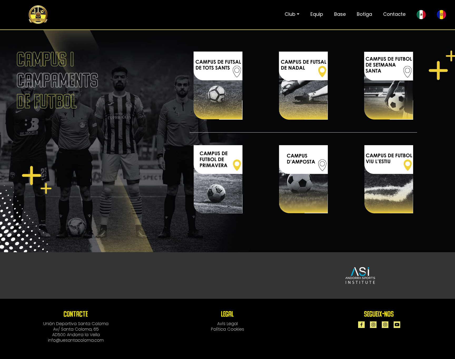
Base (340, 14)
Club (290, 14)
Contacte (394, 14)
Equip (316, 14)
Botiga (364, 14)
